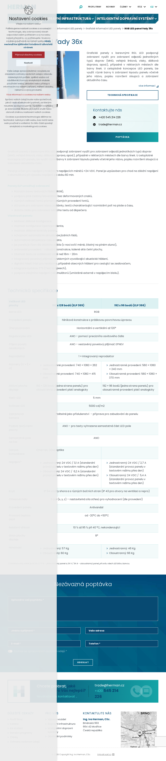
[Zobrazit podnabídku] (130, 7)
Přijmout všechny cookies (28, 54)
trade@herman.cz (109, 685)
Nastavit (28, 62)
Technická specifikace (122, 95)
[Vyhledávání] (81, 7)
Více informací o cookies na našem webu (28, 94)
